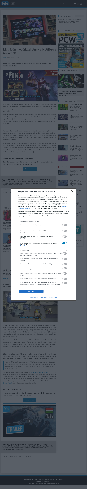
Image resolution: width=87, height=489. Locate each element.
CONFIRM (31, 291)
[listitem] (43, 221)
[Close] (73, 192)
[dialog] (43, 244)
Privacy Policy (53, 297)
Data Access (43, 297)
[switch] (64, 225)
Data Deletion (34, 297)
